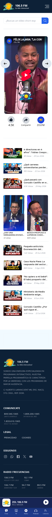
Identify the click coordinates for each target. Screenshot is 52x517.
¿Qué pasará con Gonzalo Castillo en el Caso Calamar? (35, 181)
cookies (26, 437)
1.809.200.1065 (31, 413)
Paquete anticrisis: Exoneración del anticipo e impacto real (34, 248)
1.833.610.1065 (12, 421)
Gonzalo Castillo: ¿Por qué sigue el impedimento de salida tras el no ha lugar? (36, 308)
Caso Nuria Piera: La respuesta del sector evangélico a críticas (35, 263)
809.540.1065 (11, 413)
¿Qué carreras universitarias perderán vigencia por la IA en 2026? (36, 166)
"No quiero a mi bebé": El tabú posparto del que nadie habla (36, 278)
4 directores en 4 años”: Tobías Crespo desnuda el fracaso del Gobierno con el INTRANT (36, 151)
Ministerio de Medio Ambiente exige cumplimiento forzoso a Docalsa (36, 293)
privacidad (10, 437)
